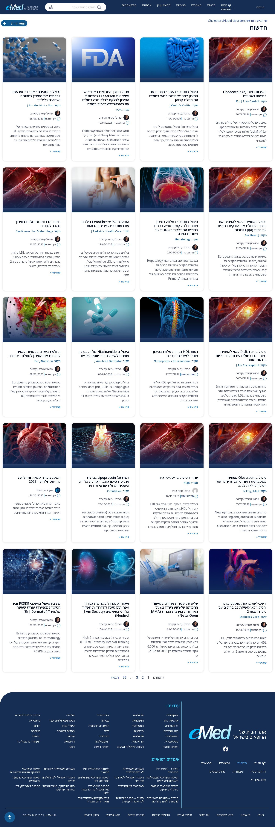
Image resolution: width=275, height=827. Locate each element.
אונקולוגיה (172, 715)
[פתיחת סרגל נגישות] (9, 817)
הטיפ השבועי (128, 17)
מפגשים (226, 9)
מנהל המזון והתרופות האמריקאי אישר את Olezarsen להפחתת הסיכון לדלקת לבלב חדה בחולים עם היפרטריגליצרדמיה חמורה (105, 98)
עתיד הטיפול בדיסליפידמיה (178, 477)
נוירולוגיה (138, 736)
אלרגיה (70, 715)
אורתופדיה (103, 715)
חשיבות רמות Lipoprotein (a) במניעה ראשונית (245, 94)
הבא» (115, 677)
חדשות (211, 5)
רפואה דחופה (170, 747)
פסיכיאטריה (171, 741)
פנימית (36, 736)
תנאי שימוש (113, 815)
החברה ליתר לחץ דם (28, 786)
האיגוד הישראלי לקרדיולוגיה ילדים (58, 779)
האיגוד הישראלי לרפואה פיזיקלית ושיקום (164, 787)
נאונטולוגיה (172, 736)
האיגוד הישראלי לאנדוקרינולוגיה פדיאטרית (25, 770)
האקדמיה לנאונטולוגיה (131, 786)
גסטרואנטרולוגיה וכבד (62, 720)
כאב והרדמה (171, 731)
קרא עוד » (261, 147)
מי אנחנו (245, 815)
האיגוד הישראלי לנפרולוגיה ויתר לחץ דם (93, 779)
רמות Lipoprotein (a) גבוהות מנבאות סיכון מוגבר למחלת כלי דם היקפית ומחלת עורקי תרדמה (103, 481)
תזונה (72, 747)
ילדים (37, 726)
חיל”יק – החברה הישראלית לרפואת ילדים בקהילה (162, 799)
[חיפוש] (99, 7)
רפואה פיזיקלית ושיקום (130, 747)
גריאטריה (34, 720)
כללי (106, 731)
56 (124, 677)
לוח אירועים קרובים (219, 21)
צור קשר (204, 815)
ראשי (261, 815)
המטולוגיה (138, 726)
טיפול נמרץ (68, 726)
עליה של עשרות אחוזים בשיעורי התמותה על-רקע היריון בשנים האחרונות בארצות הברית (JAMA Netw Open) (174, 609)
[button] (225, 749)
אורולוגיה (138, 715)
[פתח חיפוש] (51, 7)
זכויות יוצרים (184, 815)
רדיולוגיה (69, 741)
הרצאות (181, 5)
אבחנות (146, 5)
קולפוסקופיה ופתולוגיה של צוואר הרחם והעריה (93, 799)
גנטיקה (105, 720)
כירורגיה (139, 731)
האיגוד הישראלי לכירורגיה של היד (129, 779)
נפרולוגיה (104, 736)
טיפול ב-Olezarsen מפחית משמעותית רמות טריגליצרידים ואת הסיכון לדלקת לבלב (242, 481)
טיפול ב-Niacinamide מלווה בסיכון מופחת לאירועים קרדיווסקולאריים (103, 353)
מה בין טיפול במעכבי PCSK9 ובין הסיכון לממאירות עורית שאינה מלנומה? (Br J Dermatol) (36, 607)
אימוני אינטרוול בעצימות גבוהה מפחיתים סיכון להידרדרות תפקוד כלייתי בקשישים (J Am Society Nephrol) (105, 609)
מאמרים (196, 5)
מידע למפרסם (225, 815)
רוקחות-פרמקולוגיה (28, 741)
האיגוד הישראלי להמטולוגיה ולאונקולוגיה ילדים (162, 779)
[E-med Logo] (21, 7)
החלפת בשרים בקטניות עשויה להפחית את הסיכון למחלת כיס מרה (34, 353)
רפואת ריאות (101, 747)
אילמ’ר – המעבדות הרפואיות (167, 770)
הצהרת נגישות (136, 815)
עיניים (71, 736)
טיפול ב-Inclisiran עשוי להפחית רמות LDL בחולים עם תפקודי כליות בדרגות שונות (241, 355)
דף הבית (226, 5)
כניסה (260, 7)
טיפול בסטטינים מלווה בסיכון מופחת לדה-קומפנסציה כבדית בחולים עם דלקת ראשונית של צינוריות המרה (176, 228)
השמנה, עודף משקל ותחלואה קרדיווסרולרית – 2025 (39, 479)
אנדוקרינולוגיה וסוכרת (27, 715)
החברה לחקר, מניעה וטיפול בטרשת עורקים (58, 787)
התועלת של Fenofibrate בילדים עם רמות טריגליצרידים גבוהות (105, 224)
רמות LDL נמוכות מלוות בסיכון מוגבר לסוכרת (38, 224)
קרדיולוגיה (138, 741)
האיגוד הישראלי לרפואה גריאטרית (26, 779)
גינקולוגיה (138, 720)
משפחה (35, 731)
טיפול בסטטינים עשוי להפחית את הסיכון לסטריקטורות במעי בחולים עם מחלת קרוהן (173, 96)
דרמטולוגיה (171, 726)
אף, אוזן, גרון (171, 720)
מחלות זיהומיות (65, 731)
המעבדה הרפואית (98, 726)
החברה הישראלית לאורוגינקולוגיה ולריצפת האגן (95, 789)
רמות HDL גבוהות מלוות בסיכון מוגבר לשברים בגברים (175, 353)
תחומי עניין (163, 5)
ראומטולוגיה (102, 741)
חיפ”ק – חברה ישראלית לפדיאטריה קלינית (130, 799)
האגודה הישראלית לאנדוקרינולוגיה (133, 770)
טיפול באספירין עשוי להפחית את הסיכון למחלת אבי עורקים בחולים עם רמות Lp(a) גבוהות (242, 226)
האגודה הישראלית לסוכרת (59, 769)
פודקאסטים (129, 5)
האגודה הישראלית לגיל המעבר (95, 770)
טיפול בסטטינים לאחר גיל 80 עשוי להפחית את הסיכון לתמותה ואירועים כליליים (36, 96)
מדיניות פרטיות (161, 815)
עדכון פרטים (91, 815)
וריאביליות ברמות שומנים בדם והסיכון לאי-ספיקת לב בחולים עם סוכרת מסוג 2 (242, 607)
